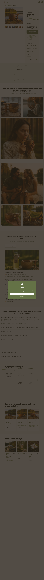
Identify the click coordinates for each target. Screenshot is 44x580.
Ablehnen (22, 296)
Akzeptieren (22, 293)
